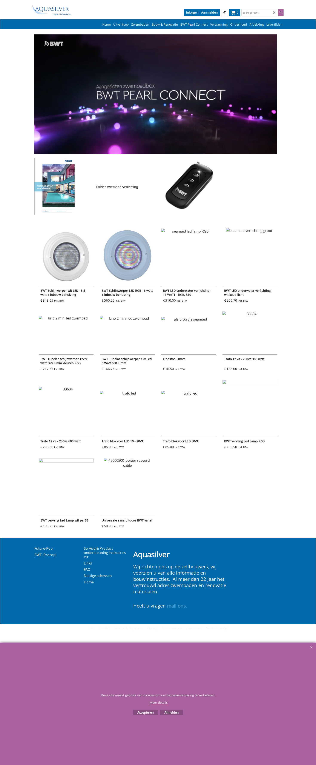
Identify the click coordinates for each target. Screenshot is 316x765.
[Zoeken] (281, 12)
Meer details (159, 702)
